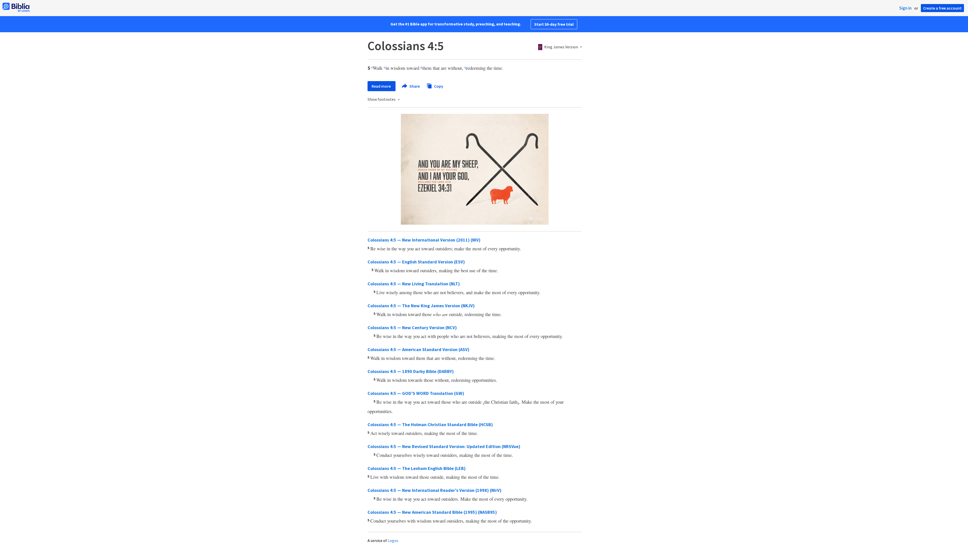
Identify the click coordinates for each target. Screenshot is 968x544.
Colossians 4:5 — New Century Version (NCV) (412, 327)
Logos (393, 540)
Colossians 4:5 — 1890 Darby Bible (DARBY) (411, 371)
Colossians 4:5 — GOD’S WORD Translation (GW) (416, 393)
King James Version (561, 47)
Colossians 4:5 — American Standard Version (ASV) (418, 349)
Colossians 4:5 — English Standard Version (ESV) (416, 262)
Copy (438, 86)
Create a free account (942, 8)
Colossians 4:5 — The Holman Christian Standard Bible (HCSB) (430, 424)
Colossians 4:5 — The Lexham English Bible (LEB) (417, 468)
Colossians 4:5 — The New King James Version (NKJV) (421, 306)
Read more (381, 86)
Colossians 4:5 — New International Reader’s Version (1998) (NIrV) (434, 490)
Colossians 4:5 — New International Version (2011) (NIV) (424, 240)
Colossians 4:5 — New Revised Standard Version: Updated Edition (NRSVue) (444, 446)
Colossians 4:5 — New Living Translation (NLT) (414, 284)
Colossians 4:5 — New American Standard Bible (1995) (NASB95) (432, 512)
